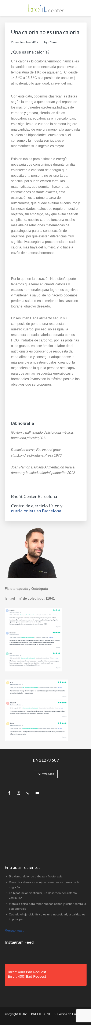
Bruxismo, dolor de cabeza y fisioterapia (35, 876)
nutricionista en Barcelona (36, 510)
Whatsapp (48, 774)
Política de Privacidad (71, 1014)
